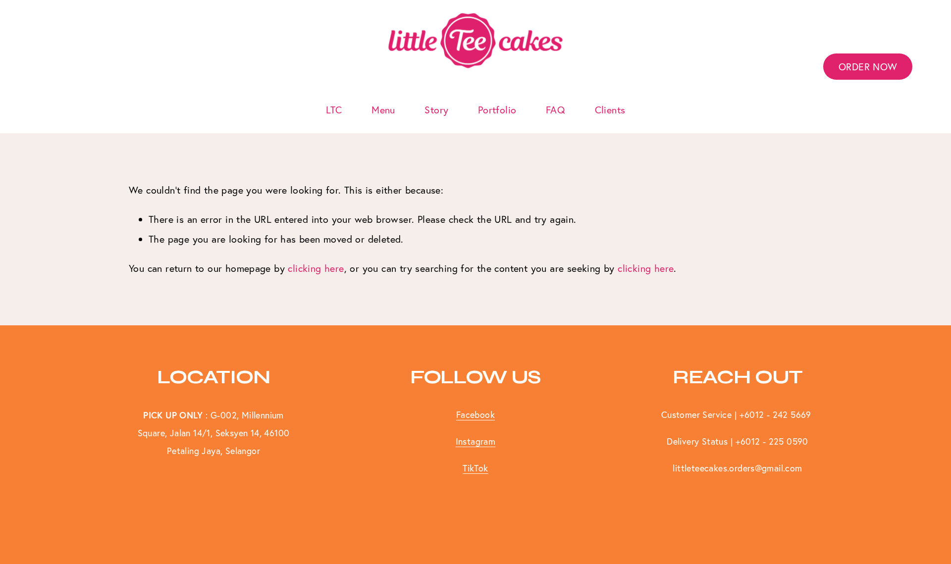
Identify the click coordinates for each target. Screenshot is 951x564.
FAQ (555, 109)
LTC (334, 109)
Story (436, 109)
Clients (610, 109)
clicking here (316, 268)
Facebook (475, 414)
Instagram (476, 441)
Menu (383, 109)
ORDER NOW (868, 66)
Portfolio (497, 109)
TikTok (475, 468)
